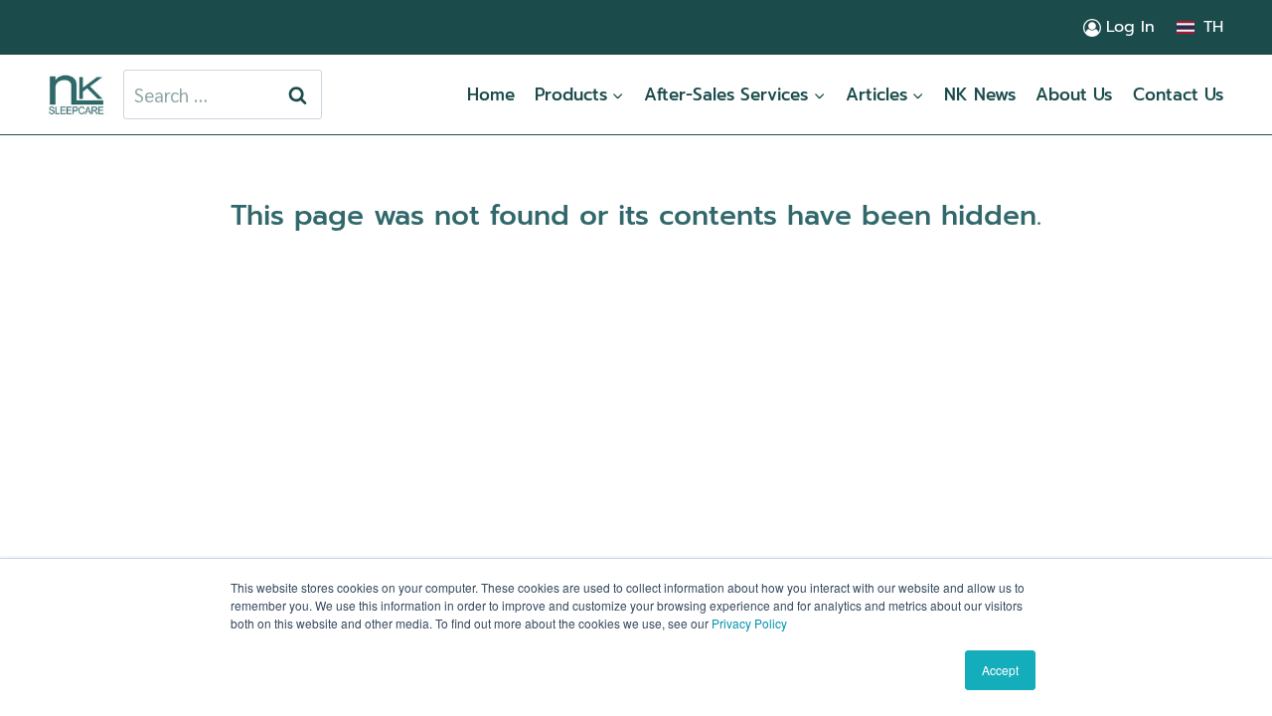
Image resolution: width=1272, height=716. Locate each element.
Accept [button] (1000, 669)
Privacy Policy (749, 623)
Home (491, 94)
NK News (980, 94)
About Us (1073, 94)
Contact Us (1178, 94)
